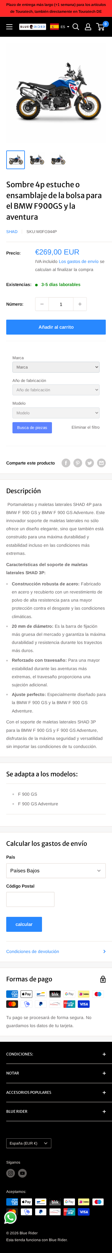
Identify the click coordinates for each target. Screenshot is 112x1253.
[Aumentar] (79, 304)
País (10, 857)
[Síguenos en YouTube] (22, 1173)
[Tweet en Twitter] (89, 463)
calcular (24, 924)
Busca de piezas (32, 427)
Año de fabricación (29, 380)
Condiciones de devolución (32, 951)
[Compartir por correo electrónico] (101, 463)
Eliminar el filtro (86, 427)
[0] (101, 27)
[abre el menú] (9, 26)
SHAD (11, 231)
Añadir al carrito (56, 327)
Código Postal (20, 886)
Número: (14, 304)
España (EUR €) (23, 1143)
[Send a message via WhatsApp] (10, 1217)
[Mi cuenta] (88, 26)
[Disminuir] (42, 304)
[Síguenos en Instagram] (10, 1173)
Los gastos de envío (79, 261)
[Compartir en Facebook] (66, 463)
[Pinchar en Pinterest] (77, 463)
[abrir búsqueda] (75, 26)
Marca (18, 357)
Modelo (19, 403)
